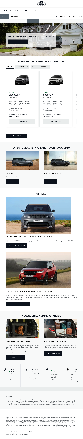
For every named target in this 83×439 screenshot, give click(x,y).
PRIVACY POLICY (22, 414)
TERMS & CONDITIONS (11, 414)
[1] (72, 240)
